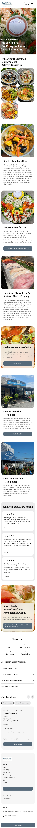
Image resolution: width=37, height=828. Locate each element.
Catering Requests (9, 777)
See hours (29, 739)
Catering (5, 783)
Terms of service (7, 796)
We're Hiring (7, 775)
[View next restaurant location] (32, 697)
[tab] (7, 703)
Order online (18, 744)
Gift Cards (6, 772)
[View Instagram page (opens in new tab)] (7, 808)
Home (5, 764)
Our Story (6, 770)
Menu (27, 4)
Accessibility (6, 798)
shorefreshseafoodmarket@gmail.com (14, 732)
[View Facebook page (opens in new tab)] (4, 808)
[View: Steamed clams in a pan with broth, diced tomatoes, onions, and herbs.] (26, 76)
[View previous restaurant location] (28, 697)
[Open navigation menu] (32, 4)
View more (7, 548)
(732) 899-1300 (8, 728)
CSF (4, 780)
